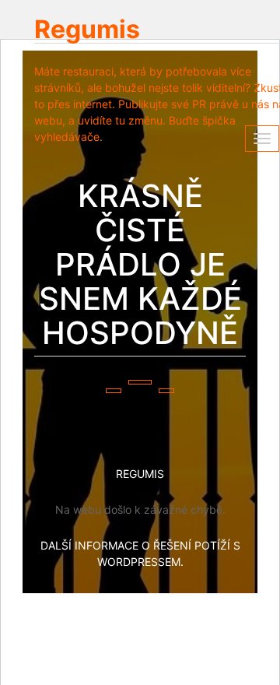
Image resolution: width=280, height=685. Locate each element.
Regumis (87, 29)
